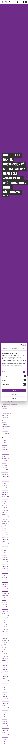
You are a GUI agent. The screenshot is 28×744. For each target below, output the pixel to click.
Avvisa (14, 398)
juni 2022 (4, 526)
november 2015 (5, 676)
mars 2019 (4, 604)
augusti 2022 (5, 523)
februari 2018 (5, 629)
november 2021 (5, 539)
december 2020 (5, 564)
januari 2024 (5, 492)
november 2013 (5, 730)
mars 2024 (4, 487)
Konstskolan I (5, 415)
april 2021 (4, 555)
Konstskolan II (5, 417)
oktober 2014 (5, 705)
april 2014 (4, 719)
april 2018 (4, 624)
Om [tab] (23, 348)
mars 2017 (4, 654)
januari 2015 (5, 698)
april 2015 (4, 692)
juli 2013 (4, 739)
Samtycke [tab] (5, 348)
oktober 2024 (5, 478)
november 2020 (5, 566)
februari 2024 (5, 490)
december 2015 (5, 674)
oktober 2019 (5, 591)
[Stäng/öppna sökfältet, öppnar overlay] (9, 2)
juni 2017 (4, 647)
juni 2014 (4, 714)
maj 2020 (4, 575)
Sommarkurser (5, 433)
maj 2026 (4, 442)
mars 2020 (4, 579)
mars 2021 (4, 557)
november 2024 (5, 476)
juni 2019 (4, 597)
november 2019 (5, 588)
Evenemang (4, 406)
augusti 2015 (5, 683)
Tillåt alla (14, 390)
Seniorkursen (5, 429)
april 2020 (4, 577)
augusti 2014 (5, 710)
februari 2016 (5, 669)
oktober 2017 (5, 638)
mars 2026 (4, 447)
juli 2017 (4, 645)
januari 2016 (5, 672)
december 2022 (5, 514)
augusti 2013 (5, 737)
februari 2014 (5, 723)
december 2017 (5, 633)
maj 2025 (4, 463)
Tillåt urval (14, 394)
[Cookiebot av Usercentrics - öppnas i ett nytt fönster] (20, 345)
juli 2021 (4, 548)
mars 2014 (4, 721)
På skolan (4, 422)
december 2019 (5, 586)
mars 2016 (4, 667)
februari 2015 (5, 696)
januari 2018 (5, 631)
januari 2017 (5, 658)
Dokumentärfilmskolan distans (9, 404)
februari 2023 (5, 510)
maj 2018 (4, 622)
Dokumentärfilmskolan (7, 402)
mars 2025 (4, 467)
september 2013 (5, 734)
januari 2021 (5, 561)
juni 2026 (4, 440)
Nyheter (4, 420)
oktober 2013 (5, 732)
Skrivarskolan (5, 431)
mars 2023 (4, 508)
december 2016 (5, 660)
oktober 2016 (5, 665)
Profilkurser (4, 424)
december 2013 (5, 728)
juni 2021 (4, 550)
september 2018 (5, 615)
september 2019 (5, 593)
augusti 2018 (5, 618)
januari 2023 (5, 512)
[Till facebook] (2, 2)
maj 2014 (4, 716)
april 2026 (4, 445)
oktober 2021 (5, 541)
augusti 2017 (5, 642)
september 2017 (5, 640)
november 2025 (5, 454)
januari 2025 (5, 472)
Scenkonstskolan (6, 426)
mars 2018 (4, 627)
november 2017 (5, 636)
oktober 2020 (5, 568)
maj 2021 (4, 553)
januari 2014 (5, 725)
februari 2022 (5, 535)
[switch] (24, 376)
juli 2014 (4, 712)
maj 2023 (4, 503)
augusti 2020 (5, 573)
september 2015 (5, 680)
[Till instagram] (6, 2)
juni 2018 (4, 620)
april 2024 (4, 485)
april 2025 (4, 465)
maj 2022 (4, 528)
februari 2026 (5, 449)
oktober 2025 (5, 456)
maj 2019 (4, 600)
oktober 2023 (5, 499)
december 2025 (5, 451)
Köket (3, 411)
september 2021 (5, 544)
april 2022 (4, 530)
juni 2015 (4, 687)
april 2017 (4, 651)
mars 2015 (4, 694)
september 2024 (5, 481)
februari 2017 (5, 656)
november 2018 (5, 611)
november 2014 (5, 703)
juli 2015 (4, 685)
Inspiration (4, 408)
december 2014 (5, 701)
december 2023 (5, 494)
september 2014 (5, 707)
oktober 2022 (5, 519)
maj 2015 (4, 689)
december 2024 (5, 474)
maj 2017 (4, 649)
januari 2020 (5, 584)
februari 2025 (5, 469)
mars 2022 (4, 532)
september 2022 (5, 521)
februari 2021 (5, 559)
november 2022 (5, 517)
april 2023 (4, 505)
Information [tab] (14, 348)
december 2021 (5, 537)
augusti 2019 (5, 595)
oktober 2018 (5, 613)
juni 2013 (4, 741)
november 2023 (5, 496)
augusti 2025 (5, 460)
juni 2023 (4, 501)
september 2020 (5, 570)
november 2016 (5, 663)
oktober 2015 (5, 678)
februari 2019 (5, 606)
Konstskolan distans (6, 413)
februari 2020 (5, 582)
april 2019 (4, 602)
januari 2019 (5, 609)
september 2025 (5, 458)
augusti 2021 (5, 546)
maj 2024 (4, 483)
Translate (21, 1)
